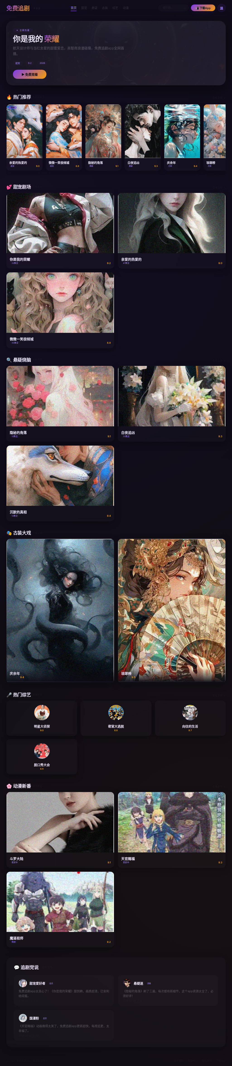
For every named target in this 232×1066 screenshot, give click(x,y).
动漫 (126, 8)
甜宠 (84, 8)
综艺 (115, 8)
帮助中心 (193, 1060)
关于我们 (179, 1060)
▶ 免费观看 (30, 74)
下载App (221, 1060)
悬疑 (94, 8)
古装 (105, 8)
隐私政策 (207, 1060)
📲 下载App (203, 8)
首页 (74, 8)
